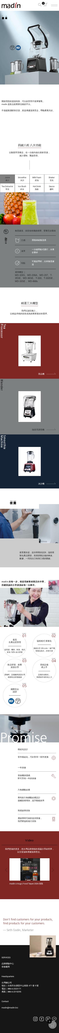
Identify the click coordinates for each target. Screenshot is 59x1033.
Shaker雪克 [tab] (52, 178)
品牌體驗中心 (8, 963)
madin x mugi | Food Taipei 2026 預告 (26, 883)
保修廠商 (6, 967)
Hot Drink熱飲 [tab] (37, 187)
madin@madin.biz (10, 1007)
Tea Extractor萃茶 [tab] (7, 187)
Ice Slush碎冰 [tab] (22, 187)
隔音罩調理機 (39, 430)
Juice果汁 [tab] (7, 178)
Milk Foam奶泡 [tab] (36, 178)
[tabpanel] (29, 239)
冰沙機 (42, 484)
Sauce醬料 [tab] (51, 187)
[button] (39, 5)
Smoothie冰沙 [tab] (22, 178)
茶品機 (42, 374)
